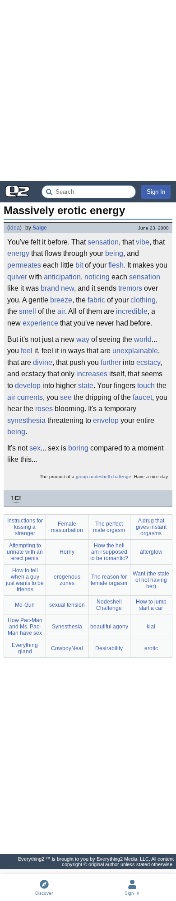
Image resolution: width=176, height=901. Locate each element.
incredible (132, 311)
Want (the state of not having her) (151, 579)
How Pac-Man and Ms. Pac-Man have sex (25, 626)
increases (91, 374)
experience (40, 323)
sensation (103, 242)
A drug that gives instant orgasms (151, 527)
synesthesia (26, 420)
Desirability (109, 648)
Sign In (156, 191)
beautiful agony (109, 626)
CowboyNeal (67, 648)
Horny (67, 552)
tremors (130, 288)
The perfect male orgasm (109, 527)
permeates (24, 265)
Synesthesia (67, 626)
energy (18, 253)
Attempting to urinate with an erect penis (25, 551)
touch (146, 385)
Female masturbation (67, 527)
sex (35, 448)
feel (26, 351)
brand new (57, 288)
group (82, 476)
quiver (17, 277)
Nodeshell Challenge (109, 605)
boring (78, 448)
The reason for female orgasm (109, 580)
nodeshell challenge (110, 476)
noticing (97, 277)
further (111, 362)
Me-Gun (25, 605)
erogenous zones (67, 580)
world (143, 339)
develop (28, 385)
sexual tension (67, 605)
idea (14, 228)
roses (44, 408)
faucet (142, 397)
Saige (39, 228)
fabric (96, 300)
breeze (61, 300)
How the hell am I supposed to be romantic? (109, 551)
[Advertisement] (88, 90)
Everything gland (25, 648)
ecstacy (148, 362)
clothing (143, 300)
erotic (151, 648)
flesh (116, 265)
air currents (25, 397)
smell (27, 311)
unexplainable (135, 351)
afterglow (151, 552)
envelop (106, 420)
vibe (142, 242)
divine (42, 362)
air (61, 311)
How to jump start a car (151, 605)
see (66, 397)
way (82, 339)
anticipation (62, 277)
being (114, 253)
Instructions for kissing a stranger (25, 527)
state (85, 385)
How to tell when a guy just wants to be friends (25, 580)
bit (79, 265)
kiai (151, 626)
